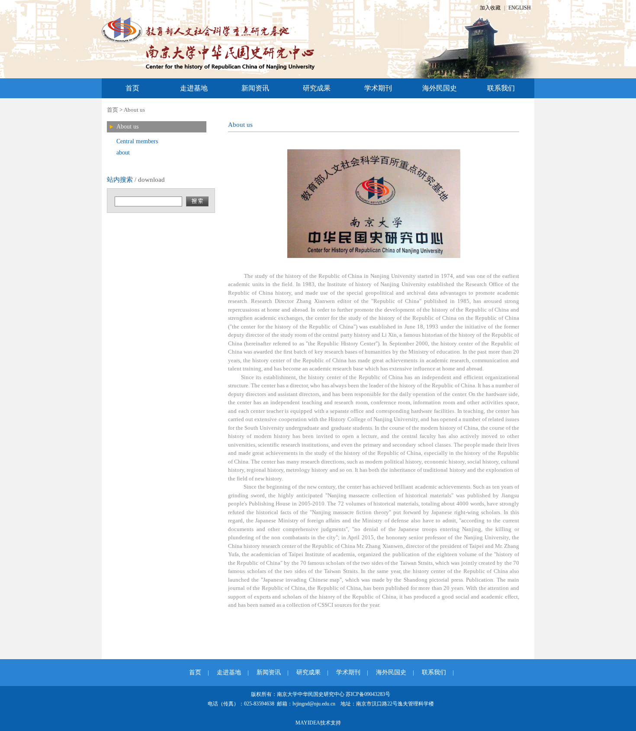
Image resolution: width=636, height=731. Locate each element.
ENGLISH (519, 8)
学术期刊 (378, 88)
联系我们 (501, 88)
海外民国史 (439, 88)
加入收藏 (490, 8)
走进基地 (194, 88)
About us (134, 109)
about (123, 152)
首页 (132, 88)
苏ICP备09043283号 (368, 694)
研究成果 (317, 88)
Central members (137, 141)
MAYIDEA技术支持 (318, 723)
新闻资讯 (255, 88)
